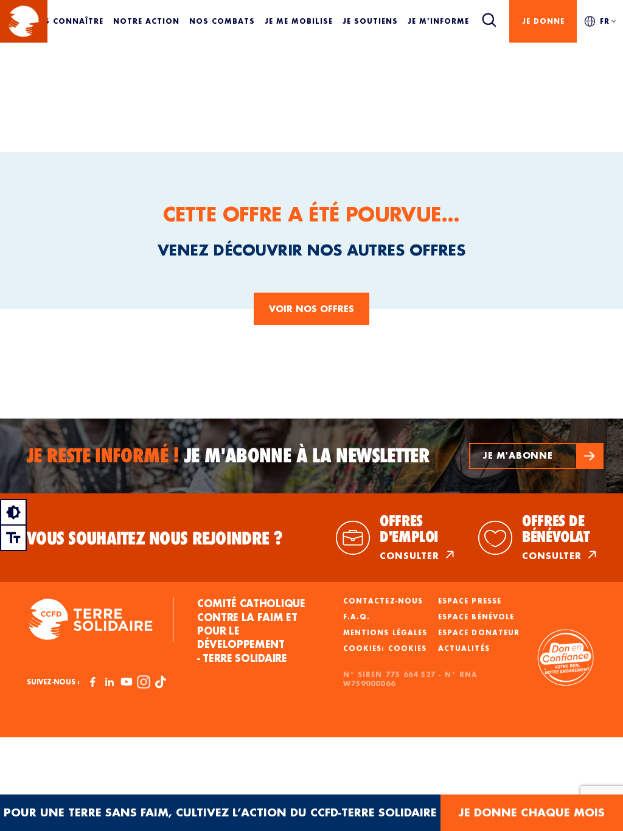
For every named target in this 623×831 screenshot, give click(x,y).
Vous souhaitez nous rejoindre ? (155, 538)
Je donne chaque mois (532, 812)
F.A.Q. (356, 617)
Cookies (407, 648)
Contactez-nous (383, 601)
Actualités (464, 648)
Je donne (543, 21)
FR (605, 21)
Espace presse (469, 601)
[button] (536, 456)
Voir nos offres (311, 309)
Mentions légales (385, 632)
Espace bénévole (476, 617)
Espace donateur (479, 632)
